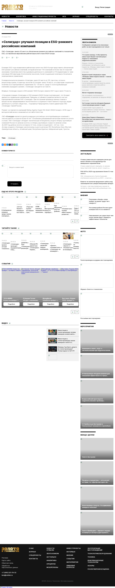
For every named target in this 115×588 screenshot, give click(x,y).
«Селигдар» (12, 138)
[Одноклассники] (5, 145)
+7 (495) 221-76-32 (9, 572)
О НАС (31, 548)
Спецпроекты (92, 16)
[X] (10, 145)
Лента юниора (53, 553)
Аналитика (21, 16)
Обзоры (91, 566)
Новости (6, 16)
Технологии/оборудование (100, 553)
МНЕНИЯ (70, 555)
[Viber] (12, 145)
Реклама (5, 558)
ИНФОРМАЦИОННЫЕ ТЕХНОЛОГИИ (95, 561)
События (70, 559)
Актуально (51, 557)
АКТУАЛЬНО (85, 154)
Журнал (75, 16)
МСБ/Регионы (52, 567)
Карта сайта (6, 560)
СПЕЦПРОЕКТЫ (35, 555)
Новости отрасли (50, 549)
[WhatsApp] (14, 145)
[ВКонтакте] (3, 145)
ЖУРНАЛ (32, 552)
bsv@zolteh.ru (7, 575)
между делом (87, 435)
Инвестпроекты (74, 548)
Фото (83, 231)
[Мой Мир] (7, 145)
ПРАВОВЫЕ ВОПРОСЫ (71, 566)
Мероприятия (87, 326)
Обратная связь (7, 563)
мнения (84, 195)
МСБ (64, 16)
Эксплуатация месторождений (95, 549)
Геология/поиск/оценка (98, 569)
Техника (91, 557)
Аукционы (51, 564)
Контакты (108, 16)
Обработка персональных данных (10, 566)
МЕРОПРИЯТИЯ (72, 562)
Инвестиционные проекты (44, 16)
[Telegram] (17, 145)
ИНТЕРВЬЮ (71, 552)
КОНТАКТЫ (33, 559)
